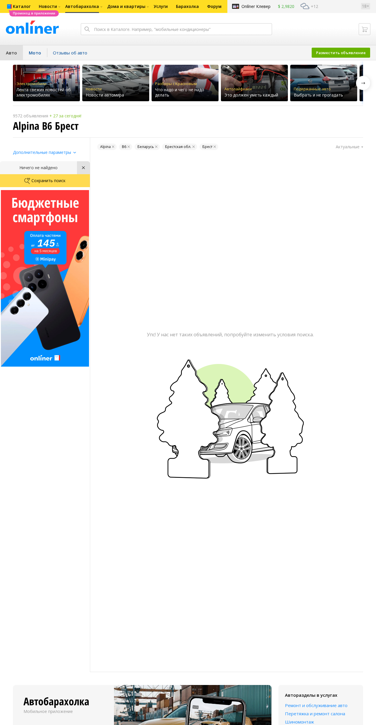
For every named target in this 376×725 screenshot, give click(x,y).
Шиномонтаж (299, 722)
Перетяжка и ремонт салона (315, 713)
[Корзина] (364, 29)
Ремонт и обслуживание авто (316, 705)
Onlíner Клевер (256, 6)
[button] (363, 83)
